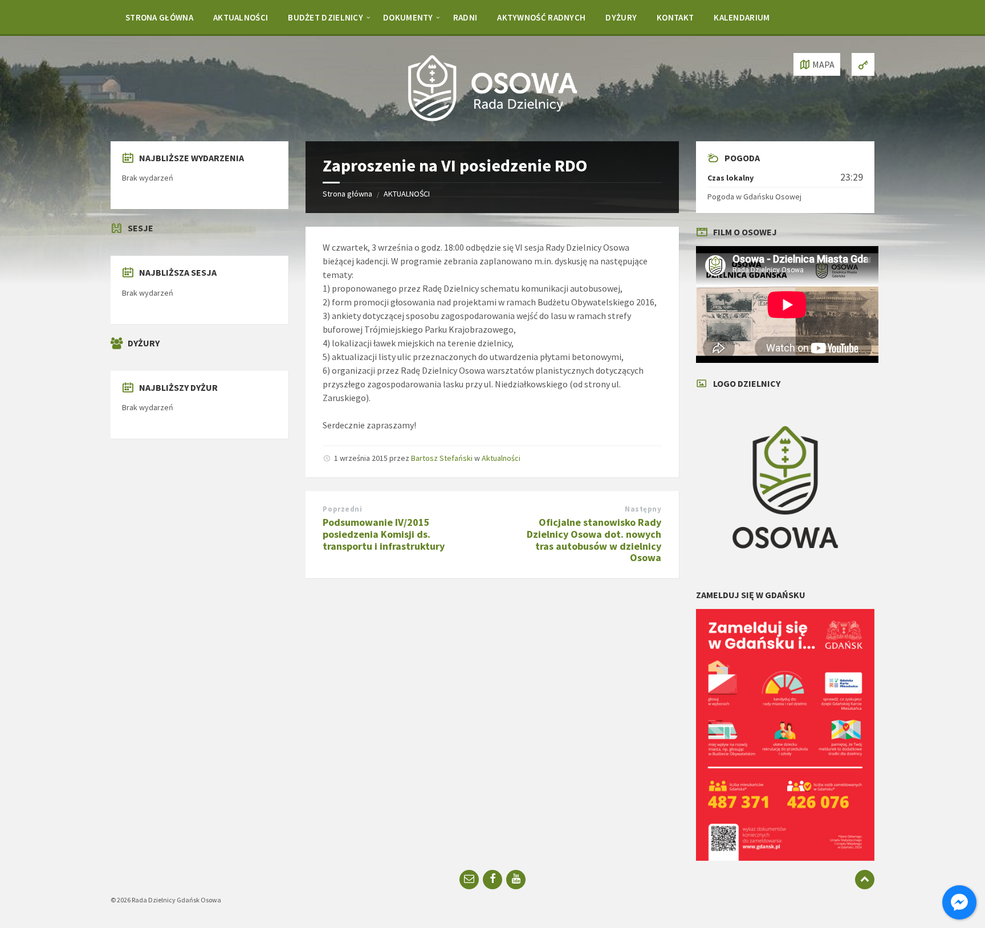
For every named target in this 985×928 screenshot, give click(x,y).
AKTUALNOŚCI (407, 194)
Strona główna (347, 194)
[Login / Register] (863, 64)
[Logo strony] (492, 119)
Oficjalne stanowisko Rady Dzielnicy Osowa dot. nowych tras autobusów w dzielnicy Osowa (594, 540)
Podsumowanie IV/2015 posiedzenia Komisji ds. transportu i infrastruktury (384, 534)
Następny (643, 509)
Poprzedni (342, 509)
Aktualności (501, 458)
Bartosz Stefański (442, 458)
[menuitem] (159, 17)
